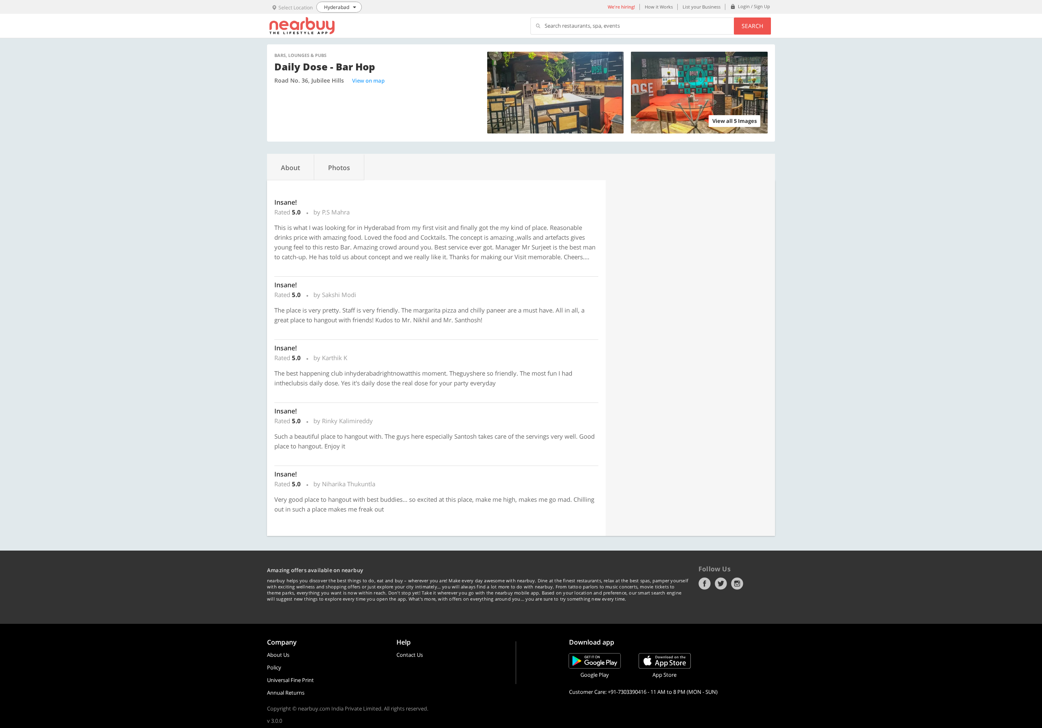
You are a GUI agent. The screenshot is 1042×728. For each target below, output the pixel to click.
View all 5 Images (734, 121)
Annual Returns (285, 692)
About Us (278, 654)
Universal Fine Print (290, 680)
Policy (274, 667)
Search (752, 26)
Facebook (704, 583)
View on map (368, 80)
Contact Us (409, 654)
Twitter (721, 583)
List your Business (701, 7)
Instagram (737, 583)
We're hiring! (621, 7)
